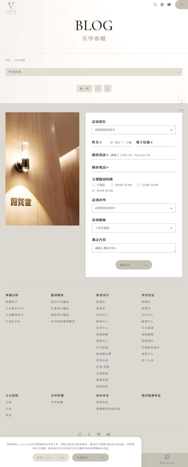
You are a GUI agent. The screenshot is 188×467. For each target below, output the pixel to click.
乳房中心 (102, 328)
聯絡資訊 (99, 155)
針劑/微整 (103, 367)
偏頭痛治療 (103, 354)
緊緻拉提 (102, 360)
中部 (9, 409)
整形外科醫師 (60, 302)
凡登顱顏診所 (15, 315)
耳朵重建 (102, 347)
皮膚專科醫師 (60, 308)
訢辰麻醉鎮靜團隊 (63, 321)
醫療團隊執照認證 (108, 409)
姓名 (95, 142)
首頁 (8, 60)
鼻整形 (100, 308)
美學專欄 (20, 60)
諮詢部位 (99, 121)
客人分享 (148, 360)
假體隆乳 (148, 341)
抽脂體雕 (102, 334)
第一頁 (84, 89)
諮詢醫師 (99, 220)
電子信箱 (143, 142)
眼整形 (100, 302)
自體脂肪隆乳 (151, 347)
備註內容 (99, 239)
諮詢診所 (99, 200)
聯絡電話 (99, 167)
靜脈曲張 (102, 386)
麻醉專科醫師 (60, 315)
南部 (9, 415)
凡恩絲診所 (13, 321)
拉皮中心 (102, 315)
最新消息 (102, 402)
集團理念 (12, 302)
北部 (9, 402)
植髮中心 (102, 341)
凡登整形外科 (15, 308)
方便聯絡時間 (102, 179)
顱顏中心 (102, 321)
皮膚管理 (102, 373)
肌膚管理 (102, 380)
